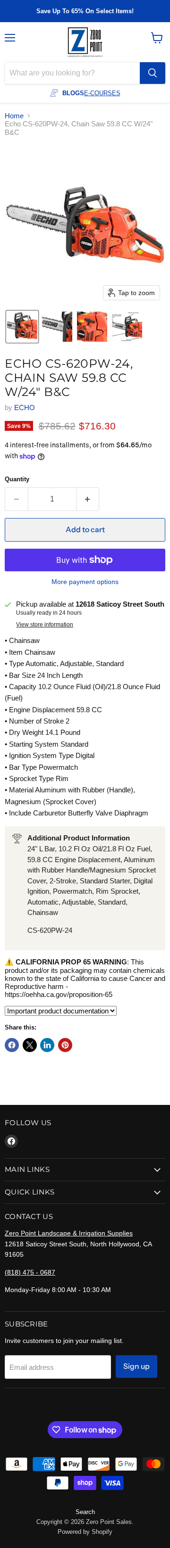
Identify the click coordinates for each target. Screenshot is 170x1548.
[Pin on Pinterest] (65, 1045)
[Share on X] (30, 1045)
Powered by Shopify (85, 1531)
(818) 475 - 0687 (30, 1272)
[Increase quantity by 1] (88, 499)
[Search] (152, 73)
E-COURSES (102, 93)
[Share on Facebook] (12, 1045)
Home (14, 116)
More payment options (85, 581)
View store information (44, 624)
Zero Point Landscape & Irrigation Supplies (69, 1233)
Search (85, 1511)
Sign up (136, 1366)
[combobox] (72, 73)
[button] (22, 327)
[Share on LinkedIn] (47, 1045)
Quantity (17, 479)
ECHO (24, 407)
